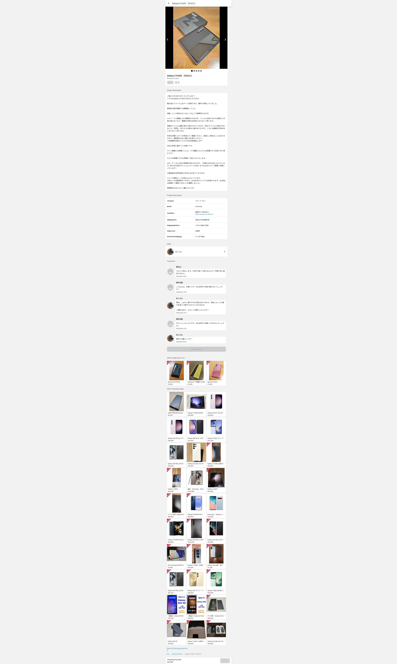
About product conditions (204, 214)
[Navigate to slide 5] (201, 71)
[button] (168, 3)
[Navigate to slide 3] (196, 71)
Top (167, 654)
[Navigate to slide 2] (194, 71)
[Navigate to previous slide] (167, 39)
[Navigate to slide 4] (199, 71)
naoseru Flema (177, 654)
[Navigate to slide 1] (192, 71)
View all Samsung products (177, 648)
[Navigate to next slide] (225, 39)
